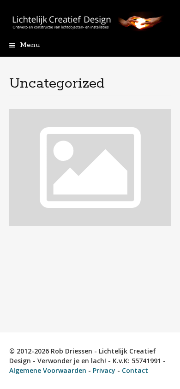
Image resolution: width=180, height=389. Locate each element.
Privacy (104, 370)
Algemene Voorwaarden (47, 370)
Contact (135, 370)
